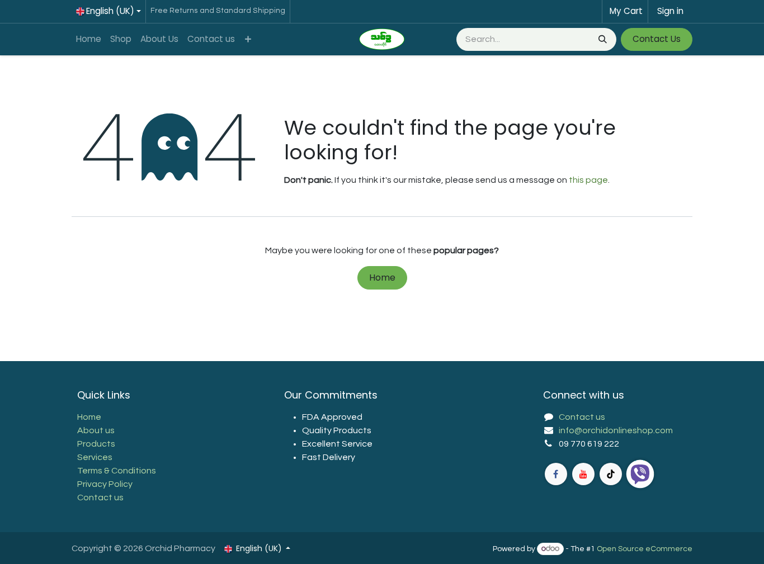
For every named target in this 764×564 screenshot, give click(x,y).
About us (96, 430)
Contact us (100, 497)
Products (96, 443)
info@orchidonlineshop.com (616, 430)
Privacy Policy (105, 484)
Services (94, 457)
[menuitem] (89, 39)
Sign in (670, 11)
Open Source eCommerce (644, 549)
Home (382, 277)
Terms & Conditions (116, 470)
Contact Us (657, 39)
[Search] (601, 39)
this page (588, 180)
